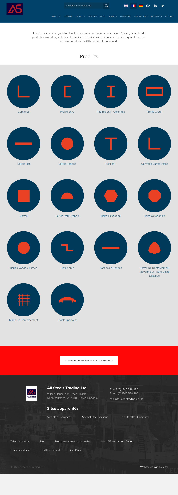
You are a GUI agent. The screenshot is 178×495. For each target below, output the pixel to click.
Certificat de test (50, 450)
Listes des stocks (20, 450)
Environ (68, 16)
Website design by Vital (154, 467)
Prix (42, 441)
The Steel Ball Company (134, 417)
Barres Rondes (67, 164)
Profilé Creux (154, 112)
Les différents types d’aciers (117, 441)
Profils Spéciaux (67, 320)
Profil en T (111, 164)
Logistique (125, 16)
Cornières (23, 112)
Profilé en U (67, 112)
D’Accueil (55, 16)
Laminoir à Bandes (111, 268)
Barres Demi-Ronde (67, 216)
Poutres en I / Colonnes (111, 112)
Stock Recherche (96, 16)
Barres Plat (23, 164)
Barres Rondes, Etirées (23, 268)
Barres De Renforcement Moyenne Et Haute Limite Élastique (154, 272)
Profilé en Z (67, 268)
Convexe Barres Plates (154, 164)
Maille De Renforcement (23, 320)
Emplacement (141, 16)
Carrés (23, 216)
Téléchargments (19, 441)
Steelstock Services (58, 417)
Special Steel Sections (95, 417)
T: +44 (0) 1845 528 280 (153, 30)
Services (113, 16)
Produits (80, 16)
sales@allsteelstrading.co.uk (150, 35)
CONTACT (169, 16)
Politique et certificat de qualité (73, 441)
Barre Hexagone (111, 216)
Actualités (156, 16)
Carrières (75, 450)
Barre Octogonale (154, 216)
